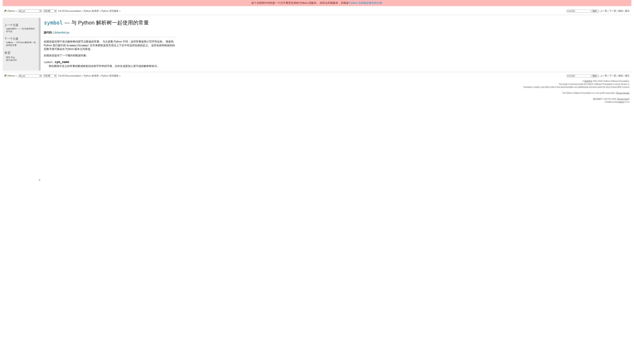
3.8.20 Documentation (69, 11)
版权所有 (588, 81)
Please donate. (623, 93)
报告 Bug (10, 57)
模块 (620, 11)
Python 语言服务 (110, 11)
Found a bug (623, 99)
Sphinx (621, 102)
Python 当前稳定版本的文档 (365, 2)
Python (11, 11)
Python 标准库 (91, 11)
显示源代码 (11, 60)
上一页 (603, 11)
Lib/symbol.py (61, 32)
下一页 (612, 11)
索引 (627, 11)
